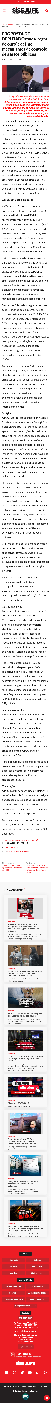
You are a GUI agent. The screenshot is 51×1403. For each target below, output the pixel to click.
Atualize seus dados (37, 1293)
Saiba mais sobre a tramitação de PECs (22, 839)
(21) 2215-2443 (25, 1318)
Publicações (37, 1266)
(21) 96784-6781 (26, 1346)
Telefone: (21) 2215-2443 (25, 2)
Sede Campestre (13, 1286)
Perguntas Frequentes (25, 1306)
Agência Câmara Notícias (18, 851)
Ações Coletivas (37, 1299)
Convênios (13, 1293)
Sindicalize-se (37, 1273)
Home (4, 24)
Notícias (10, 24)
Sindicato (14, 1260)
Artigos (13, 1266)
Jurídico (13, 1273)
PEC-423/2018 (11, 847)
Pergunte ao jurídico (14, 1299)
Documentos (37, 1286)
